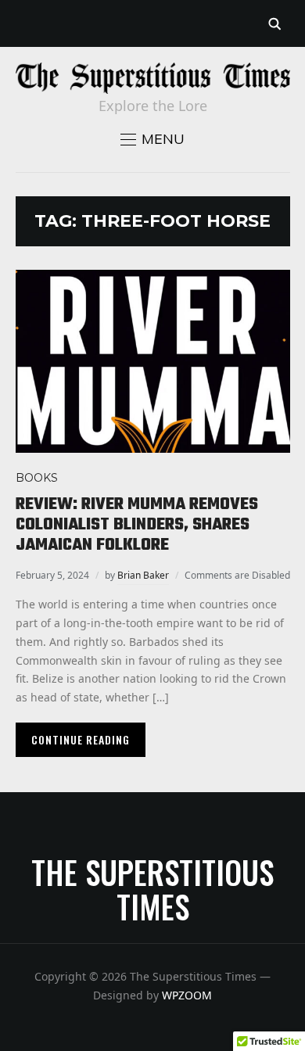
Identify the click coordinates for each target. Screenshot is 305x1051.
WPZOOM (187, 995)
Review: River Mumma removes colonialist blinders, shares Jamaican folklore (137, 525)
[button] (152, 139)
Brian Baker (143, 575)
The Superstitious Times (152, 889)
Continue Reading (80, 739)
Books (37, 478)
